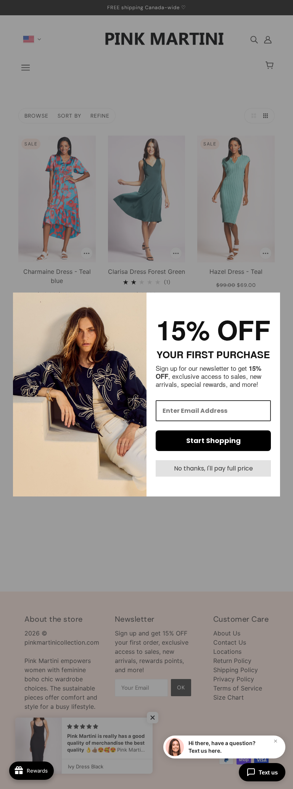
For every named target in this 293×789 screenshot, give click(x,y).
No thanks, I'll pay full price (213, 468)
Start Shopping (213, 440)
